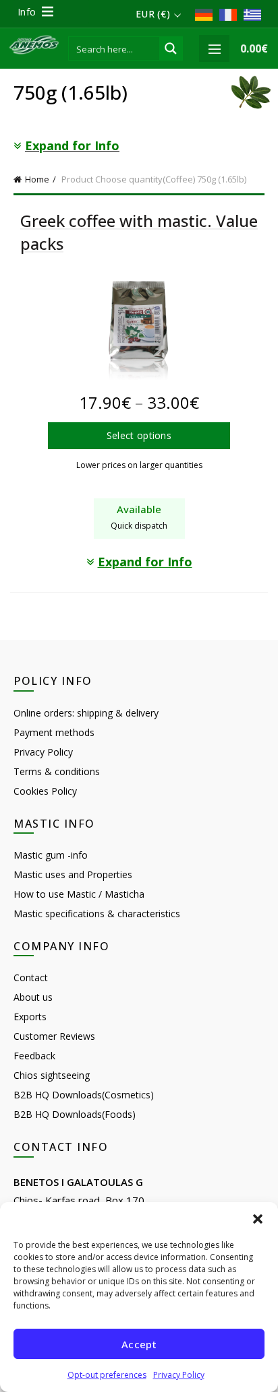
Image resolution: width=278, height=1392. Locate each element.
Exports (30, 1016)
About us (33, 997)
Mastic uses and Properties (72, 874)
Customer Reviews (54, 1036)
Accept (139, 1344)
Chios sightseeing (51, 1075)
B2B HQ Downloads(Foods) (74, 1114)
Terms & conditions (56, 771)
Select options (139, 435)
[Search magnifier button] (170, 48)
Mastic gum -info (50, 855)
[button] (258, 1219)
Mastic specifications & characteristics (96, 913)
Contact (30, 977)
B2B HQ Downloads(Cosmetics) (83, 1094)
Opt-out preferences (106, 1375)
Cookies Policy (45, 791)
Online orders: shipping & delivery (86, 712)
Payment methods (53, 732)
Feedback (34, 1055)
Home (37, 179)
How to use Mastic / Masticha (78, 894)
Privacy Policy (178, 1375)
